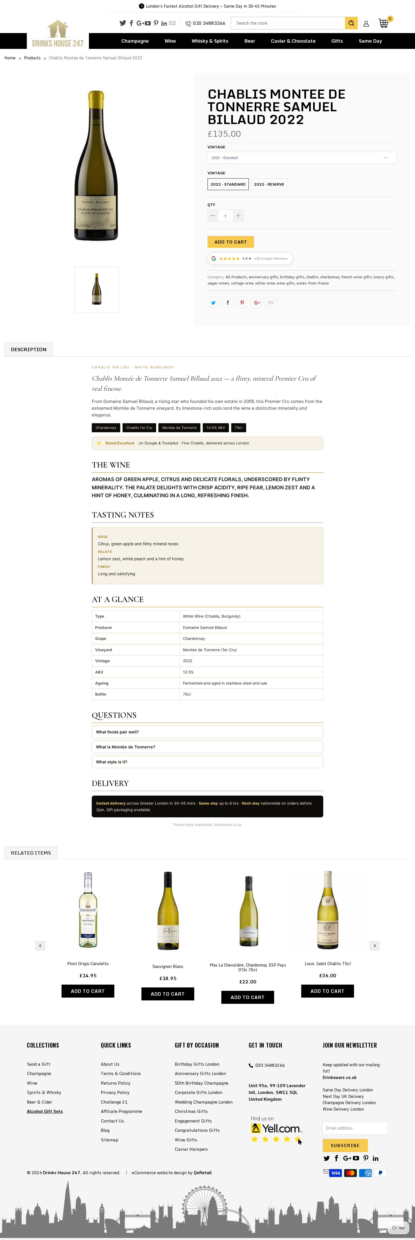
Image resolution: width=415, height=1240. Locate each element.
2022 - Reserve (269, 184)
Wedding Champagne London (204, 1101)
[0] (383, 23)
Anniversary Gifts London (200, 1073)
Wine (170, 41)
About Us (110, 1064)
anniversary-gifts (263, 277)
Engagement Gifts (193, 1120)
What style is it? (111, 761)
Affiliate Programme (121, 1111)
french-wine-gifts (356, 277)
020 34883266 (209, 23)
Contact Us (112, 1120)
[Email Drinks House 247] (172, 23)
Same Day (370, 41)
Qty (211, 204)
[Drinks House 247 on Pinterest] (156, 23)
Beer (249, 41)
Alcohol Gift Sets (45, 1111)
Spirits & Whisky (44, 1092)
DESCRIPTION (29, 349)
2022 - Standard (228, 184)
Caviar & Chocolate (293, 41)
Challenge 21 (114, 1101)
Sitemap (109, 1139)
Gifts (337, 41)
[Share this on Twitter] (213, 302)
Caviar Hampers (191, 1149)
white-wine (265, 283)
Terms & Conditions (121, 1073)
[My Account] (368, 19)
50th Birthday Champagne (201, 1083)
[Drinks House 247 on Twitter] (122, 23)
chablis (312, 277)
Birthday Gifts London (197, 1064)
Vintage (216, 147)
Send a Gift (38, 1064)
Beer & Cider (39, 1101)
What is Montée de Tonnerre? (125, 746)
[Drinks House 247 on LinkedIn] (164, 23)
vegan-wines (218, 283)
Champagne (135, 41)
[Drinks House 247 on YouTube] (148, 23)
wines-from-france (312, 283)
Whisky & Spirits (210, 41)
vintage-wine (242, 283)
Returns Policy (115, 1083)
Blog (105, 1130)
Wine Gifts (186, 1139)
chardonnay (330, 277)
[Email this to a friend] (271, 302)
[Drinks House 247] (58, 33)
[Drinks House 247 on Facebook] (131, 23)
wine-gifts (286, 283)
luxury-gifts (384, 277)
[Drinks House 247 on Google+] (140, 23)
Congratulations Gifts (197, 1130)
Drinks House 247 (61, 1172)
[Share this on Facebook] (228, 302)
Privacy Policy (115, 1092)
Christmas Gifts (191, 1111)
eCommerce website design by (162, 1172)
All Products (236, 277)
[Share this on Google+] (257, 302)
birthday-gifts (292, 277)
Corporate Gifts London (198, 1092)
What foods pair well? (117, 731)
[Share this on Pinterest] (242, 302)
